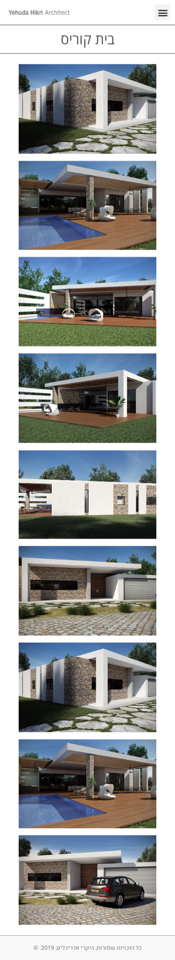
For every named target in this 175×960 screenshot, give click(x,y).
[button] (162, 12)
